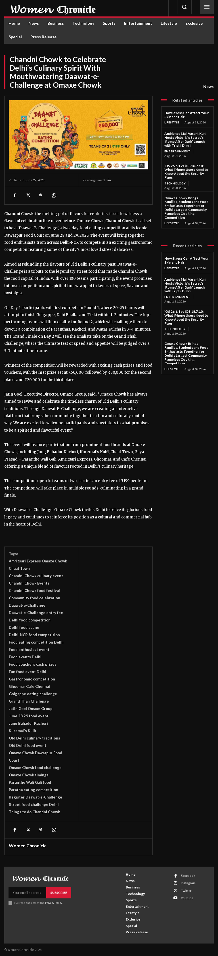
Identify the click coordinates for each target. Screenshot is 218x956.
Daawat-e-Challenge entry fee (36, 612)
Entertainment (177, 151)
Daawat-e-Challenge (27, 605)
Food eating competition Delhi (36, 642)
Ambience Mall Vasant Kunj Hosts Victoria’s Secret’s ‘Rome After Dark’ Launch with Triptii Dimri (185, 139)
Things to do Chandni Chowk (34, 812)
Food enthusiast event (29, 649)
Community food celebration (34, 598)
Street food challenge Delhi (34, 804)
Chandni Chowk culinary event (36, 575)
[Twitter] (27, 195)
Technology (175, 183)
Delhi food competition (30, 620)
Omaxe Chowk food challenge (35, 767)
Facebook (188, 875)
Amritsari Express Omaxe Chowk (38, 561)
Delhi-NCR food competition (34, 635)
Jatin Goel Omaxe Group (31, 708)
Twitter (186, 890)
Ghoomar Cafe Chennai (29, 686)
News (208, 86)
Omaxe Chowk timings (29, 775)
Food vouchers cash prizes (32, 664)
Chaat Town (19, 568)
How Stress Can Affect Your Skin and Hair (186, 115)
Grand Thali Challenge (29, 701)
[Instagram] (175, 883)
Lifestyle (171, 122)
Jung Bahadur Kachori (28, 723)
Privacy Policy (53, 902)
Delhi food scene (24, 627)
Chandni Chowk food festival (34, 590)
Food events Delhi (25, 657)
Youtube (187, 898)
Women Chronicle (28, 845)
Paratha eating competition (33, 789)
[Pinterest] (40, 195)
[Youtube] (175, 898)
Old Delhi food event (27, 745)
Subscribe (59, 892)
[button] (184, 7)
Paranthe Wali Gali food (30, 782)
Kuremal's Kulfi (22, 730)
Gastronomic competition (32, 679)
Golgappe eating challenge (33, 694)
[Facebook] (14, 195)
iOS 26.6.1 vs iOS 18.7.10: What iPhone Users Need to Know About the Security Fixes (186, 172)
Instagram (188, 883)
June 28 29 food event (29, 716)
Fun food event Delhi (27, 671)
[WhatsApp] (53, 195)
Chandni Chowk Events (29, 583)
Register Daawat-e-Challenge (35, 797)
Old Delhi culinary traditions (34, 738)
